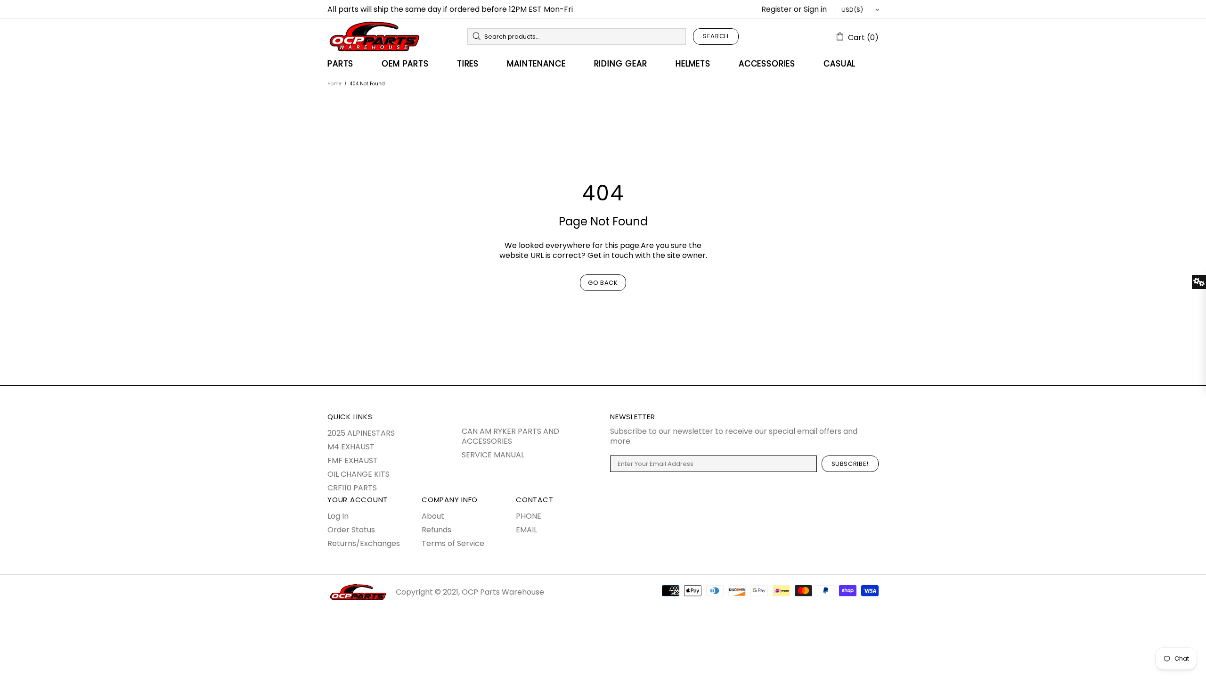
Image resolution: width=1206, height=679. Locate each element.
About (433, 516)
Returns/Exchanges (363, 543)
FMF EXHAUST (352, 460)
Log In (338, 516)
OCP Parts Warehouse (374, 36)
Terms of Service (453, 543)
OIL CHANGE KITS (358, 474)
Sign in (815, 9)
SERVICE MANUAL (493, 455)
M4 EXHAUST (351, 447)
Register (776, 9)
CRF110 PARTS (352, 488)
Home (334, 83)
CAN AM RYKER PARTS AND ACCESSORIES (510, 436)
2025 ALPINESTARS (361, 433)
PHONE (528, 516)
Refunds (436, 530)
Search (716, 36)
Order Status (351, 530)
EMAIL (526, 530)
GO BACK (603, 282)
